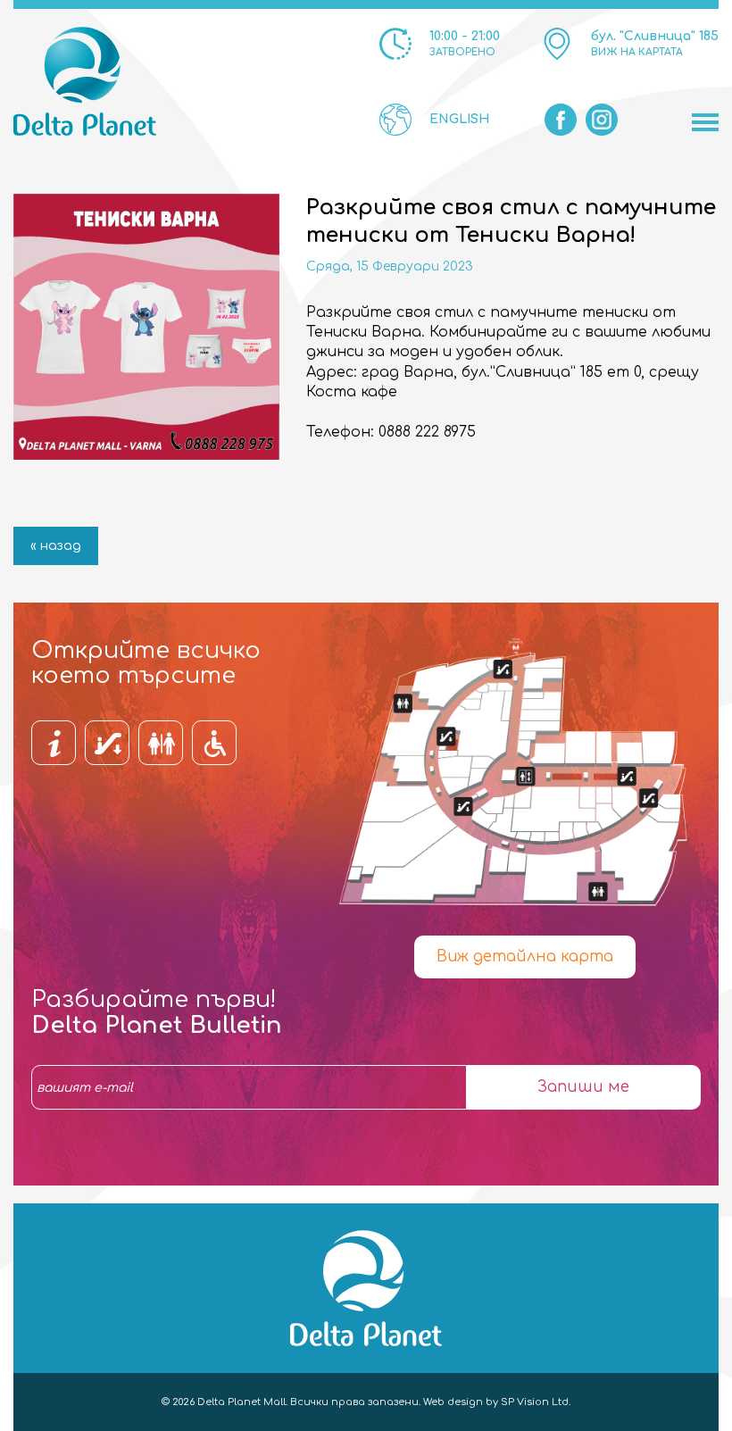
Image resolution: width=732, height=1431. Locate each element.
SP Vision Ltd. (535, 1402)
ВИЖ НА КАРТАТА (637, 52)
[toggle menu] (705, 122)
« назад (55, 546)
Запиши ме (583, 1086)
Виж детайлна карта (525, 956)
